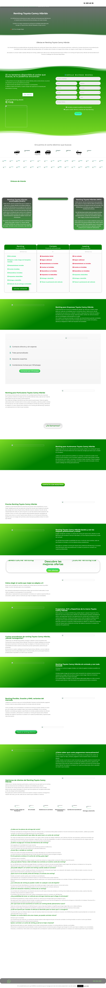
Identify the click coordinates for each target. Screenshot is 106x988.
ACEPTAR (80, 986)
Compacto (27, 150)
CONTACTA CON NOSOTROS (53, 484)
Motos (89, 150)
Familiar (48, 154)
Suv (17, 154)
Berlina (68, 150)
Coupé (58, 150)
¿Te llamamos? (53, 426)
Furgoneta (37, 154)
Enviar (78, 113)
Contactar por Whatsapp (30, 371)
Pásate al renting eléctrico (26, 732)
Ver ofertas (28, 94)
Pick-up (79, 154)
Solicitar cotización (20, 289)
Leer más (86, 986)
